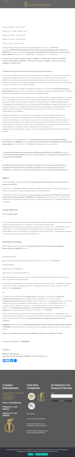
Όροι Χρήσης (31, 413)
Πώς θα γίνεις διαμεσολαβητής (36, 419)
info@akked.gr (15, 403)
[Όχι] (73, 452)
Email (52, 393)
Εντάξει (30, 454)
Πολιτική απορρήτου (42, 454)
